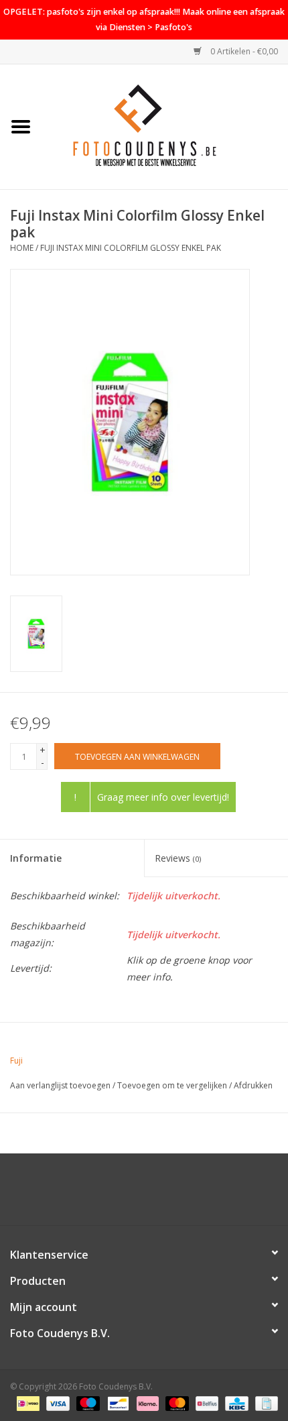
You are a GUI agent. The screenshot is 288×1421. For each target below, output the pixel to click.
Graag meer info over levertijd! (163, 797)
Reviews (178, 858)
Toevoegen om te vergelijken (173, 1085)
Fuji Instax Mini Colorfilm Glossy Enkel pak (130, 247)
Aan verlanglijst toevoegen (60, 1085)
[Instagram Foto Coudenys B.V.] (156, 1194)
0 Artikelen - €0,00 (243, 51)
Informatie (36, 858)
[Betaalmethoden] (27, 1402)
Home (21, 247)
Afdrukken (253, 1085)
